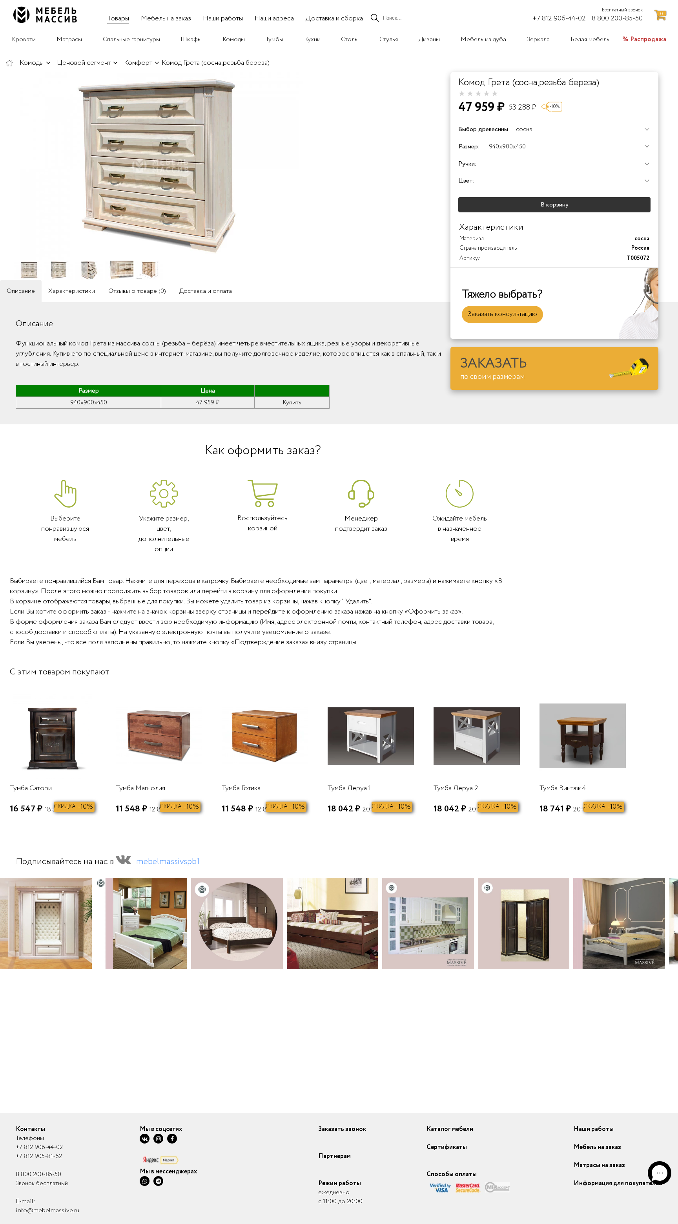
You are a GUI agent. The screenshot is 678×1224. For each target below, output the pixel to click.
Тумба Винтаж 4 (562, 788)
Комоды (32, 63)
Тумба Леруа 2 (456, 788)
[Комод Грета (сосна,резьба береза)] (161, 166)
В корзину (555, 204)
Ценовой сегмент (84, 63)
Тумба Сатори (31, 788)
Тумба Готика (241, 788)
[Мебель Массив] (9, 63)
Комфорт (138, 63)
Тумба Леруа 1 (349, 788)
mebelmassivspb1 (168, 861)
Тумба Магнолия (140, 788)
